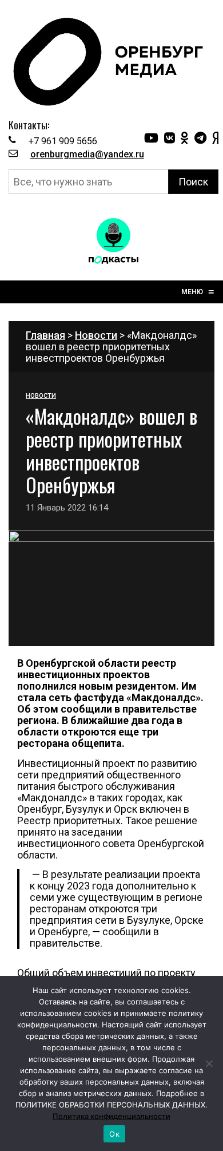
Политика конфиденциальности (111, 1116)
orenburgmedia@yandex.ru (87, 154)
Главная (45, 335)
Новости (96, 335)
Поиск (193, 182)
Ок (114, 1133)
